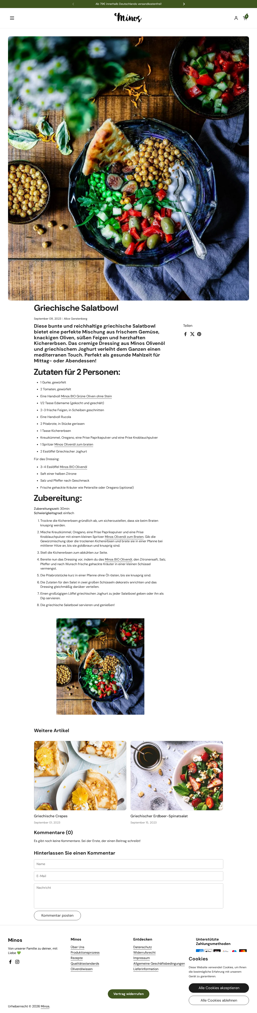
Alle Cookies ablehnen (219, 1000)
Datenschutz (142, 947)
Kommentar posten (57, 915)
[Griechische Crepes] (80, 775)
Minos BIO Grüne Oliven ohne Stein (86, 396)
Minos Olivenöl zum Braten (124, 537)
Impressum (141, 958)
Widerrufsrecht (144, 952)
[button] (245, 18)
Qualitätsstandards (85, 963)
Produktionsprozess (85, 952)
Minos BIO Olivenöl (73, 467)
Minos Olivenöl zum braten (73, 444)
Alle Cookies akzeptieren (219, 987)
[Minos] (128, 18)
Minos (45, 1006)
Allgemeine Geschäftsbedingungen (159, 963)
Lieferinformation (145, 969)
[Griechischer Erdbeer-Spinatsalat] (177, 775)
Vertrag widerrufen (128, 994)
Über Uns (77, 947)
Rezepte (77, 958)
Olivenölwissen (82, 969)
